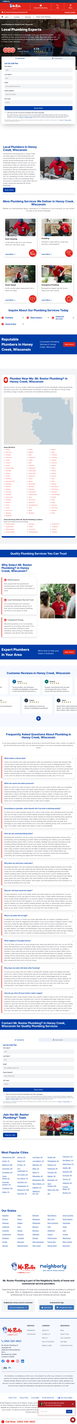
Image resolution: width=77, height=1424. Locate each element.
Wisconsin (28, 17)
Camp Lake (9, 457)
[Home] (2, 17)
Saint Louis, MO (53, 1190)
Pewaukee (8, 494)
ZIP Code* (8, 99)
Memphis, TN (37, 1165)
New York (51, 1219)
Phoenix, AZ (52, 1165)
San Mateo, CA (68, 1160)
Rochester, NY (53, 1180)
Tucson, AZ (67, 1179)
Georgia (5, 1246)
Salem (53, 499)
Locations (17, 17)
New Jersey (36, 1246)
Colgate (8, 460)
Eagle (30, 462)
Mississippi (36, 1223)
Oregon (50, 1234)
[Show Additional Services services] (73, 318)
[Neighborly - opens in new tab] (53, 1268)
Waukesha (8, 513)
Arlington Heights (10, 524)
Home (6, 17)
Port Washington (55, 494)
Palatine (54, 529)
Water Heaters (36, 318)
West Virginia (67, 1242)
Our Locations (65, 1338)
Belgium (53, 449)
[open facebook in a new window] (3, 1362)
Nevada (35, 1238)
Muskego (53, 484)
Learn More (9, 254)
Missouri (35, 1227)
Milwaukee (8, 484)
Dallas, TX (5, 1192)
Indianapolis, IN (22, 1186)
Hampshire (55, 526)
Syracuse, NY (67, 1175)
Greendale (8, 470)
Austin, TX (5, 1161)
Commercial (58, 58)
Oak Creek (8, 492)
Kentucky (20, 1234)
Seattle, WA (67, 1168)
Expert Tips (64, 1334)
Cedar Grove (32, 457)
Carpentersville (10, 526)
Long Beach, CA (38, 1161)
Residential (21, 58)
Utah (64, 1231)
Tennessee (66, 1223)
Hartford (53, 470)
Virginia (65, 1234)
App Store (47, 1307)
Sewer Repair (10, 285)
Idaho (19, 1215)
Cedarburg (54, 457)
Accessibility (35, 1397)
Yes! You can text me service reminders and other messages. (26, 112)
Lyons (53, 478)
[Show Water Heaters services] (48, 318)
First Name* (8, 66)
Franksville (31, 465)
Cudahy (31, 460)
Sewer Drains (10, 324)
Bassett (30, 449)
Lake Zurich (32, 529)
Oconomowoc (32, 492)
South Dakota (67, 1219)
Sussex (7, 507)
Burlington (8, 455)
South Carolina (68, 1215)
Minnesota (36, 1219)
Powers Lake (9, 497)
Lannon (30, 478)
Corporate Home (66, 1345)
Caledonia (54, 455)
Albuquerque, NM (8, 1157)
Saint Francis (32, 499)
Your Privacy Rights (66, 1397)
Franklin (8, 465)
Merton (53, 481)
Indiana (19, 1223)
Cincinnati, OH (7, 1169)
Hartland (8, 473)
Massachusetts (22, 1246)
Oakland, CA (36, 1187)
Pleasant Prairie (33, 494)
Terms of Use (12, 1397)
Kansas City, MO (23, 1190)
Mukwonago (32, 484)
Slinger (53, 502)
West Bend (31, 513)
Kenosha (53, 476)
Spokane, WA (67, 1172)
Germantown (32, 468)
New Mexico (52, 1215)
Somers (8, 505)
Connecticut (6, 1234)
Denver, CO (21, 1157)
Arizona (5, 1219)
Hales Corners (32, 470)
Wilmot (53, 513)
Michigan (35, 1215)
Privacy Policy (29, 117)
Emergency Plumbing (50, 285)
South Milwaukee (33, 505)
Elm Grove (54, 462)
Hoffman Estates (10, 529)
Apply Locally (47, 1345)
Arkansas (5, 1223)
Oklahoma (51, 1231)
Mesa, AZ (35, 1169)
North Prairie (54, 489)
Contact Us (46, 1334)
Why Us (45, 1338)
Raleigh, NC (52, 1176)
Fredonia (53, 465)
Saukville (8, 502)
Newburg (8, 489)
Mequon (31, 481)
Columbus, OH (7, 1188)
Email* (6, 82)
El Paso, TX (21, 1165)
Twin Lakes (54, 507)
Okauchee (54, 492)
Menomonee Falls (10, 481)
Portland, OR (52, 1172)
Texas (65, 1227)
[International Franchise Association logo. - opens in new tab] (5, 1368)
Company (46, 1326)
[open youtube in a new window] (12, 1362)
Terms (21, 117)
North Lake (31, 489)
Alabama (5, 1215)
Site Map (63, 1342)
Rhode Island (52, 1246)
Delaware (5, 1238)
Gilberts (31, 526)
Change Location (70, 12)
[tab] (20, 58)
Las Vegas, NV (37, 1157)
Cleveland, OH (7, 1172)
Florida (4, 1242)
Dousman (8, 462)
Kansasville (32, 476)
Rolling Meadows (33, 532)
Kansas (19, 1231)
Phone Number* (9, 90)
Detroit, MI (21, 1161)
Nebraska (35, 1234)
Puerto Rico (52, 1242)
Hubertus (53, 473)
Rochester (8, 499)
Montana (35, 1231)
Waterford (54, 510)
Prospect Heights (10, 532)
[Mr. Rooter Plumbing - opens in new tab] (23, 1268)
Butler (30, 455)
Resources (64, 1326)
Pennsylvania (52, 1238)
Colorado (5, 1231)
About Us (45, 1330)
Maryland (20, 1242)
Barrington (31, 524)
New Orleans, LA (38, 1184)
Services (30, 1326)
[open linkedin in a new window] (22, 1362)
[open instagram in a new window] (17, 1362)
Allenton (8, 449)
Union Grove (9, 510)
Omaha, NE (51, 1157)
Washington (67, 1238)
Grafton (53, 468)
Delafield (53, 460)
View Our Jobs (10, 1135)
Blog (62, 1330)
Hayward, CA (22, 1182)
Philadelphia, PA (53, 1161)
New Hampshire (38, 1242)
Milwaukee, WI (37, 1176)
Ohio (49, 1227)
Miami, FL (35, 1172)
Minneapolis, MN (38, 1180)
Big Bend (31, 452)
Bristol (53, 452)
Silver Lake (31, 502)
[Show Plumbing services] (23, 318)
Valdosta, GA (67, 1183)
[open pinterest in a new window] (7, 1362)
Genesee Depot (10, 468)
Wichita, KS (67, 1193)
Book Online (38, 108)
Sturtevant (54, 505)
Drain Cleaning (11, 239)
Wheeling (54, 532)
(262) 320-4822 (12, 1341)
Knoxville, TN (22, 1194)
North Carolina (53, 1223)
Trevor (30, 507)
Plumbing (45, 238)
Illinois (19, 1219)
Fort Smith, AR (22, 1175)
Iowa (19, 1227)
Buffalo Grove (55, 524)
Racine (30, 497)
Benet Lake (9, 452)
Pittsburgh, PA (53, 1169)
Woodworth (9, 515)
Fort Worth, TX (22, 1178)
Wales (30, 510)
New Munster (55, 486)
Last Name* (8, 74)
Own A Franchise (48, 1342)
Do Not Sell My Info (48, 1397)
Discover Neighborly (17, 1307)
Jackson (8, 476)
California (5, 1227)
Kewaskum (8, 478)
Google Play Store (65, 1307)
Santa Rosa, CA (68, 1164)
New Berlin (31, 486)
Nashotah (8, 486)
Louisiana (20, 1238)
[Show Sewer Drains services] (23, 324)
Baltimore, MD (7, 1165)
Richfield (53, 497)
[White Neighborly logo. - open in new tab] (6, 1)
